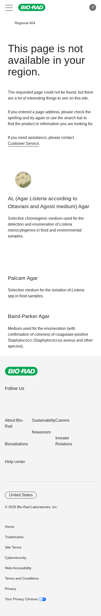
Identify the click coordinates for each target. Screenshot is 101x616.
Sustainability (43, 420)
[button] (7, 23)
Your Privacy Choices (22, 599)
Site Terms (13, 547)
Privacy (10, 589)
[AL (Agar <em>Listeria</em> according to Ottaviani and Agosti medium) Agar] (23, 182)
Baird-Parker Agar (29, 316)
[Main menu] (9, 7)
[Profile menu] (76, 7)
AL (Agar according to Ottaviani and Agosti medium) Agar (48, 202)
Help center (15, 462)
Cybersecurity (15, 558)
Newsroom (41, 432)
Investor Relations (63, 441)
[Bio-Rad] (21, 371)
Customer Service (23, 143)
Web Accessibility (18, 568)
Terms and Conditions (22, 578)
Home (9, 527)
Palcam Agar (23, 278)
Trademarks (14, 537)
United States (21, 495)
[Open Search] (66, 7)
